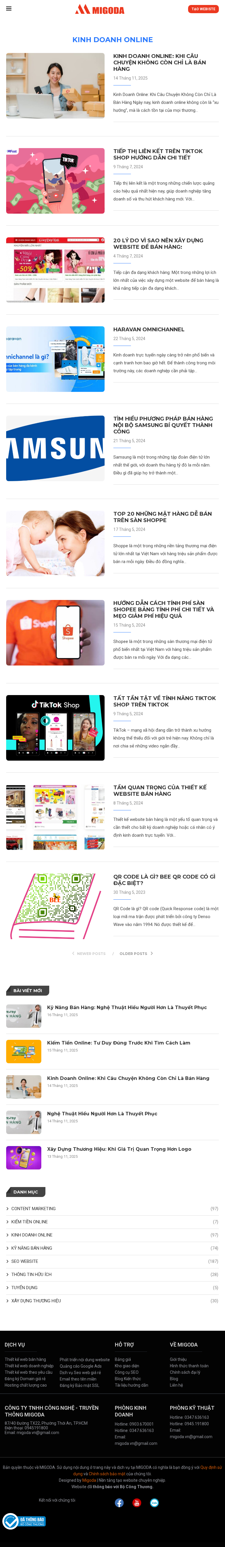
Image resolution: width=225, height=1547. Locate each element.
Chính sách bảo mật (107, 1473)
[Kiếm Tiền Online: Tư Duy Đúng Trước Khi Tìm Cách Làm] (23, 1051)
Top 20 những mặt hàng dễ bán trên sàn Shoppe (162, 517)
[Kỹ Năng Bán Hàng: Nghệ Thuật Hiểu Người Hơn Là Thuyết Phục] (23, 1016)
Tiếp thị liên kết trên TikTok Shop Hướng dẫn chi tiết (158, 154)
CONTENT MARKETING (114, 1208)
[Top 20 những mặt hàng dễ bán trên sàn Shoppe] (55, 543)
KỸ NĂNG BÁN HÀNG (114, 1248)
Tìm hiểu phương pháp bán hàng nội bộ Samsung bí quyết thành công (163, 425)
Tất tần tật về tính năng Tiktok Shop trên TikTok (164, 701)
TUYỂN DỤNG (114, 1287)
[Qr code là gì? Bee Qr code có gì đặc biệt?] (55, 906)
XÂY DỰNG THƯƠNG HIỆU (114, 1301)
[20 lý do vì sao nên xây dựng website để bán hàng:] (55, 270)
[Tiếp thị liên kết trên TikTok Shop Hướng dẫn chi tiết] (55, 181)
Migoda (89, 1480)
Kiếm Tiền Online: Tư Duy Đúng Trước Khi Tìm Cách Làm (118, 1043)
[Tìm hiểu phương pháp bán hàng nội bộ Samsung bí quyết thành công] (55, 448)
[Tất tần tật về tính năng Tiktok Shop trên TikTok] (55, 728)
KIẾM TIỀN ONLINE (114, 1221)
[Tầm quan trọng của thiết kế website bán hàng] (55, 817)
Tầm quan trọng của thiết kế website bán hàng (160, 790)
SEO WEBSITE (114, 1261)
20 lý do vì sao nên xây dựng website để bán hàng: (158, 243)
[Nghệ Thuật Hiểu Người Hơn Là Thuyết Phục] (23, 1122)
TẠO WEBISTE (203, 9)
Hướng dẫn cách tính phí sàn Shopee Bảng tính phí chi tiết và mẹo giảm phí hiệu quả (163, 609)
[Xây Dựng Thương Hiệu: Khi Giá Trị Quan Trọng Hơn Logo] (23, 1157)
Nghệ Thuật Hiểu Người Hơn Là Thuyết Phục (102, 1113)
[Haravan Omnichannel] (55, 359)
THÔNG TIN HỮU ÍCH (114, 1274)
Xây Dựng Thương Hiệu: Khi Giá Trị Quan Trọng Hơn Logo (119, 1149)
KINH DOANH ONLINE (114, 1235)
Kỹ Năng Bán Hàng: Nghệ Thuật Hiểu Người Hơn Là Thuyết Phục (127, 1007)
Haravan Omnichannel (149, 329)
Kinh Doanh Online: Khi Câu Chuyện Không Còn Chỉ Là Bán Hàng (159, 62)
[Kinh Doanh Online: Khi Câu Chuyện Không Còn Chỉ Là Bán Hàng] (55, 86)
